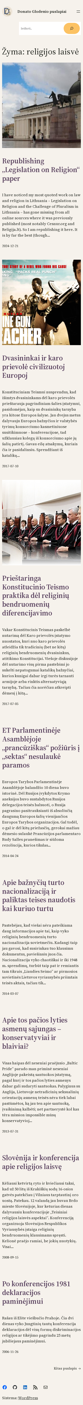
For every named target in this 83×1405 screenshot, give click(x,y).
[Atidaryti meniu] (78, 11)
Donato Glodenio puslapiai (41, 11)
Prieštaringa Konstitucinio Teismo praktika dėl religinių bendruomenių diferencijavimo (35, 595)
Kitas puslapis (67, 1368)
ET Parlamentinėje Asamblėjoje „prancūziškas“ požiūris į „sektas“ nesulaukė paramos (41, 747)
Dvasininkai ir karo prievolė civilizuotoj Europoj (33, 367)
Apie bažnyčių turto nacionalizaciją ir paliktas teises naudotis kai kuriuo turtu (38, 895)
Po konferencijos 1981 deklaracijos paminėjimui (36, 1292)
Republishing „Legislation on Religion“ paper (41, 170)
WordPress (28, 1398)
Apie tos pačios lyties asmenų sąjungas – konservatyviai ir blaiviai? (34, 1033)
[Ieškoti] (72, 28)
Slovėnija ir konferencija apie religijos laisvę (40, 1162)
